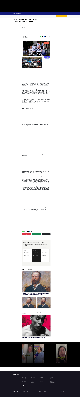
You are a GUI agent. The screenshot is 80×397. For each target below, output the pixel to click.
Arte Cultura (45, 16)
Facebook (32, 376)
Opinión (52, 13)
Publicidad (24, 378)
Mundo (31, 13)
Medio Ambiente (19, 16)
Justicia (33, 16)
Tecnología (60, 386)
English (44, 13)
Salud (40, 386)
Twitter (32, 378)
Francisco (24, 36)
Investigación (60, 13)
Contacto (45, 391)
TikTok (32, 381)
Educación (52, 386)
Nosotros (37, 391)
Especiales (45, 386)
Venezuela (42, 378)
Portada (51, 376)
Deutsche (47, 13)
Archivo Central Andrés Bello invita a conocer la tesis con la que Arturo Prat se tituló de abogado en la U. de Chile (35, 294)
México (36, 13)
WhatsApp (37, 234)
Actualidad (51, 377)
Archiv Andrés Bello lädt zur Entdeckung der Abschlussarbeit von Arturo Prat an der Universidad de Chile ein (29, 310)
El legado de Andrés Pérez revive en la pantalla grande (33, 337)
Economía (25, 16)
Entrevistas (55, 13)
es (64, 391)
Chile (33, 13)
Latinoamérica (40, 13)
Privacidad (24, 381)
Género (37, 16)
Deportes (64, 386)
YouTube (46, 234)
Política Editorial (24, 377)
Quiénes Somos (24, 376)
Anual (47, 247)
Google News (27, 234)
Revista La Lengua (52, 382)
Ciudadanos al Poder (28, 27)
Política (15, 16)
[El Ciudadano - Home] (16, 13)
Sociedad (40, 16)
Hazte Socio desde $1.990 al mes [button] (61, 16)
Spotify (32, 382)
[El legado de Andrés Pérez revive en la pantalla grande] (36, 325)
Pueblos (29, 16)
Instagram (33, 377)
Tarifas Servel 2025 (53, 391)
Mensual (44, 247)
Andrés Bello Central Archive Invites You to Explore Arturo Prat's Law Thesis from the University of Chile (43, 310)
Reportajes (51, 381)
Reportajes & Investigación (20, 27)
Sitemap (58, 391)
